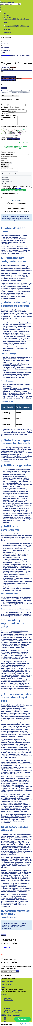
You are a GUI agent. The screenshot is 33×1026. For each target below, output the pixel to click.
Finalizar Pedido (7, 55)
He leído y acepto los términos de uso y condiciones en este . (16, 187)
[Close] (1, 41)
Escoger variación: (7, 69)
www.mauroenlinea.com (10, 235)
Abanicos (6, 22)
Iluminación (7, 29)
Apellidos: (4, 107)
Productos (7, 17)
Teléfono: (4, 111)
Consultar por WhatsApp (10, 95)
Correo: (3, 109)
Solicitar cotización (13, 139)
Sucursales (8, 1009)
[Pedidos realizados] (0, 8)
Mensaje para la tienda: (9, 115)
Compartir (4, 91)
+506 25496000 (7, 985)
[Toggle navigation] (0, 11)
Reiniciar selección (9, 76)
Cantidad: (4, 113)
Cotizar (3, 87)
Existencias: (5, 67)
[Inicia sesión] (0, 6)
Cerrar (3, 139)
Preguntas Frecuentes (12, 1012)
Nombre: (4, 105)
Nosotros (7, 16)
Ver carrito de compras (21, 55)
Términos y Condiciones (13, 1010)
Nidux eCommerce (9, 1015)
